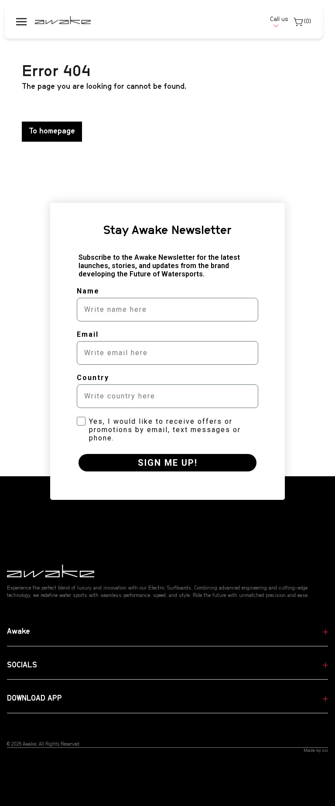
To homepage (52, 131)
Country (93, 377)
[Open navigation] (21, 21)
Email (88, 334)
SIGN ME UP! (168, 462)
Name (88, 291)
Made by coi (316, 750)
